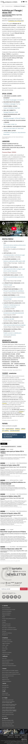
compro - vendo (5, 645)
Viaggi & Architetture (6, 614)
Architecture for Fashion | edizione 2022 (10, 465)
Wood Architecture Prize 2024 (8, 725)
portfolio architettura (14, 480)
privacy (16, 737)
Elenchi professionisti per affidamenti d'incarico (11, 674)
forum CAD (4, 658)
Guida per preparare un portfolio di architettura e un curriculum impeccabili (12, 483)
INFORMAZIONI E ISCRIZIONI (10, 436)
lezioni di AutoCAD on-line (7, 660)
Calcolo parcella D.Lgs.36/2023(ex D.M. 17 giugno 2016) (8, 702)
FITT (3, 428)
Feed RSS (4, 689)
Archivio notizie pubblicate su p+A (9, 618)
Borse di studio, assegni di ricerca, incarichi (10, 672)
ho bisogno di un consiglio (7, 641)
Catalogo (4, 622)
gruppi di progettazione (6, 639)
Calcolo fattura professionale (7, 699)
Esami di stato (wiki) (6, 695)
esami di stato (4, 648)
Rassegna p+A (5, 634)
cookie (20, 737)
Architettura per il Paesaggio (15, 21)
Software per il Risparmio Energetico (9, 665)
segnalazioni (17, 735)
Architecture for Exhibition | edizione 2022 (10, 496)
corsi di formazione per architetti (8, 446)
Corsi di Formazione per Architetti (8, 609)
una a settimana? (13, 585)
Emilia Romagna (13, 463)
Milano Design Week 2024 (7, 724)
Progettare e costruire (6, 625)
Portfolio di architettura (6, 681)
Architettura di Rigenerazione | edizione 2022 (11, 549)
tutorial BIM (4, 716)
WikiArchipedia (5, 693)
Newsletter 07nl (5, 685)
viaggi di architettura (6, 643)
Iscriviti (24, 589)
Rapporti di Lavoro (5, 679)
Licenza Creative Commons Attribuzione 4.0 (18, 741)
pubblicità (11, 735)
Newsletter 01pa (5, 687)
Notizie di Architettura (6, 613)
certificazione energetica (6, 652)
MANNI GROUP (10, 428)
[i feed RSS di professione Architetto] (4, 597)
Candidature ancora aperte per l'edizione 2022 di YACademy (12, 452)
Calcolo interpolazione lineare (8, 714)
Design (3, 616)
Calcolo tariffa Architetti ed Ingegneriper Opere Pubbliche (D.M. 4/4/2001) (9, 710)
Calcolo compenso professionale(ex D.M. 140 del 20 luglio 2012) (8, 708)
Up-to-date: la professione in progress (9, 629)
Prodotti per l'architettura (7, 633)
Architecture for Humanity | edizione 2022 (10, 513)
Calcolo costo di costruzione (7, 712)
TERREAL (17, 428)
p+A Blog (4, 620)
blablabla (4, 650)
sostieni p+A (24, 735)
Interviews (4, 631)
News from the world (6, 624)
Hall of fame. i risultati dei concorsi (9, 627)
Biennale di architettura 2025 (7, 720)
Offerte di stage (5, 677)
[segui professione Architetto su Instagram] (7, 597)
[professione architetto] (10, 2)
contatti (25, 737)
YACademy (4, 403)
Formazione (3, 449)
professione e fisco (5, 654)
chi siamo (6, 735)
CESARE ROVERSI (15, 430)
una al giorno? (15, 583)
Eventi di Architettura (6, 607)
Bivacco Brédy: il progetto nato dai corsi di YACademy (13, 532)
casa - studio (4, 647)
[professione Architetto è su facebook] (11, 597)
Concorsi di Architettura (6, 611)
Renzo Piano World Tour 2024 (8, 722)
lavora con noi (11, 737)
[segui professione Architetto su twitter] (15, 597)
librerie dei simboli (5, 662)
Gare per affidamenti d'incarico (8, 676)
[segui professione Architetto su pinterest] (19, 597)
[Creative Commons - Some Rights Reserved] (14, 739)
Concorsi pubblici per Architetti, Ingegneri (10, 670)
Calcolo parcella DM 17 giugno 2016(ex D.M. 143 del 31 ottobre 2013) (9, 705)
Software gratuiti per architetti (8, 663)
